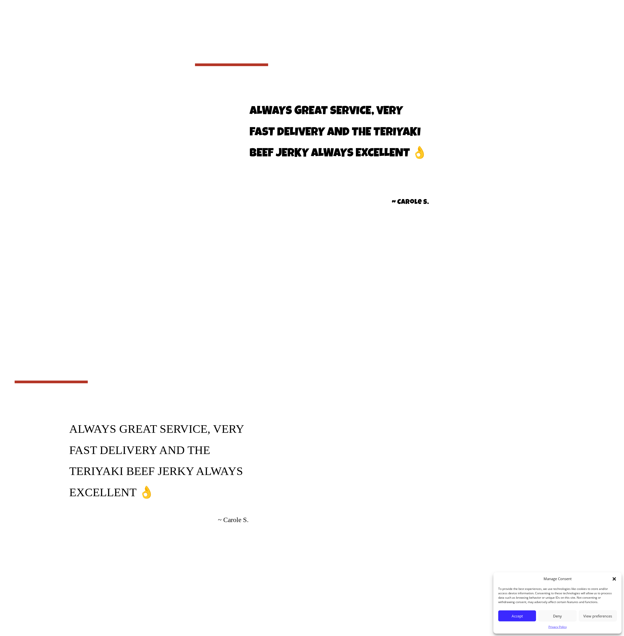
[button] (614, 578)
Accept (517, 616)
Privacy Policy (557, 627)
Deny (557, 616)
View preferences (597, 616)
